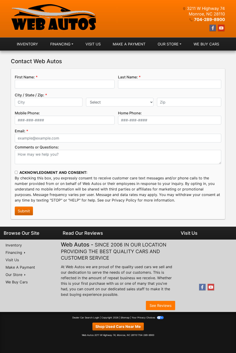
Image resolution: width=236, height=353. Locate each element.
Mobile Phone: (27, 113)
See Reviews (160, 305)
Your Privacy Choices (144, 317)
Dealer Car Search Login (85, 317)
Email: (20, 131)
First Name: (25, 77)
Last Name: (128, 77)
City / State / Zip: (29, 95)
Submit (24, 211)
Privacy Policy (124, 200)
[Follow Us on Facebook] (212, 28)
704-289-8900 (209, 19)
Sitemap (125, 317)
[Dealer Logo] (53, 19)
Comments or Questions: (37, 147)
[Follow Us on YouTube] (221, 28)
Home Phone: (130, 113)
